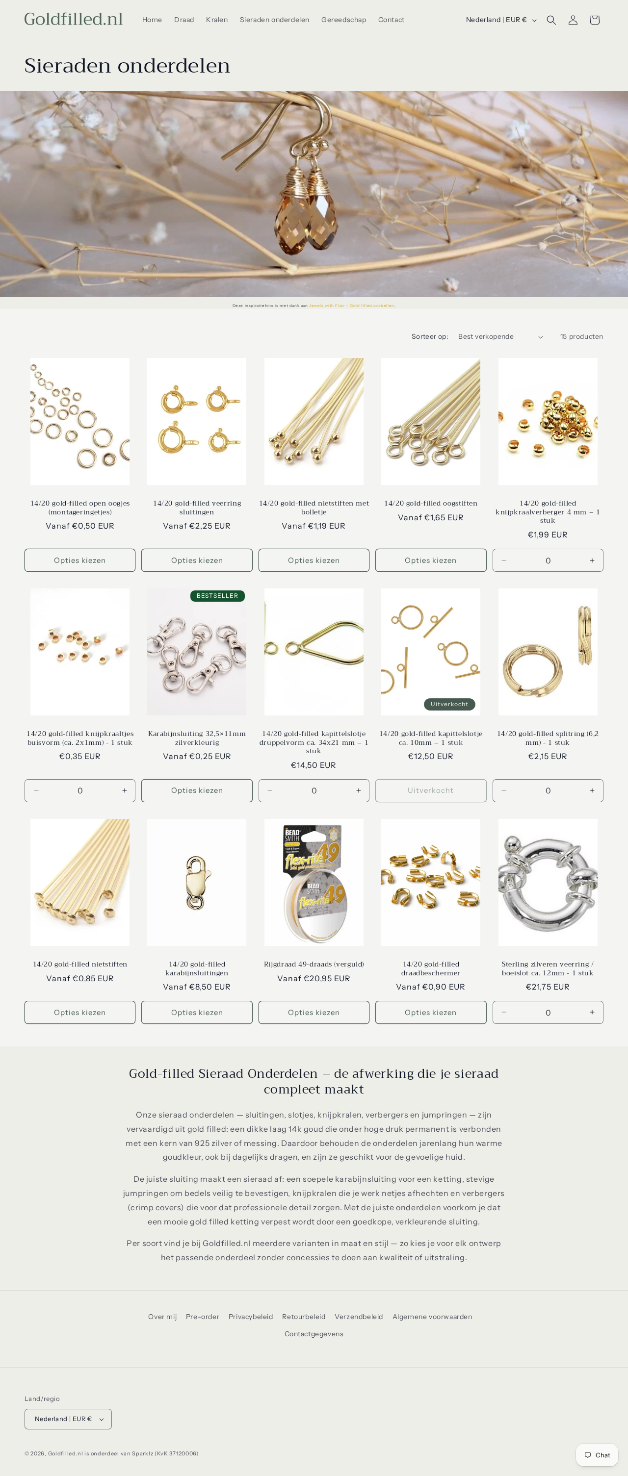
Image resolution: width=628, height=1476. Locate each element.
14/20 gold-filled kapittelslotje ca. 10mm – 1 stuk (431, 738)
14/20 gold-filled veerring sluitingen (197, 507)
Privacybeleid (251, 1316)
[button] (551, 20)
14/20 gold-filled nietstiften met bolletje (314, 507)
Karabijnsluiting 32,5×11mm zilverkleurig (197, 738)
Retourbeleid (303, 1316)
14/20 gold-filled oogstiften (431, 503)
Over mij (162, 1316)
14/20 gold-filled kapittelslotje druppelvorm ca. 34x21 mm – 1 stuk (314, 743)
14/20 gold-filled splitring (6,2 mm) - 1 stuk (548, 738)
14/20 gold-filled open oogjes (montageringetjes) (80, 507)
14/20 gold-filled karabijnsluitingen (196, 968)
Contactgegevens (314, 1333)
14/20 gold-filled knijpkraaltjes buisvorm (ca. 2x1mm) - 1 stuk (79, 738)
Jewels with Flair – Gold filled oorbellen (351, 305)
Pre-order (202, 1316)
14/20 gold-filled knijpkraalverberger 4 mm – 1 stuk (548, 512)
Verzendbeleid (359, 1316)
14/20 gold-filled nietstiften (80, 964)
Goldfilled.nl (65, 1453)
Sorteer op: (430, 336)
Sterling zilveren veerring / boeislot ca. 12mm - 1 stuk (548, 968)
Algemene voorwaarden (432, 1316)
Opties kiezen (80, 560)
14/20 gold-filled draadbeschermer (431, 968)
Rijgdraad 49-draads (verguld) (314, 964)
